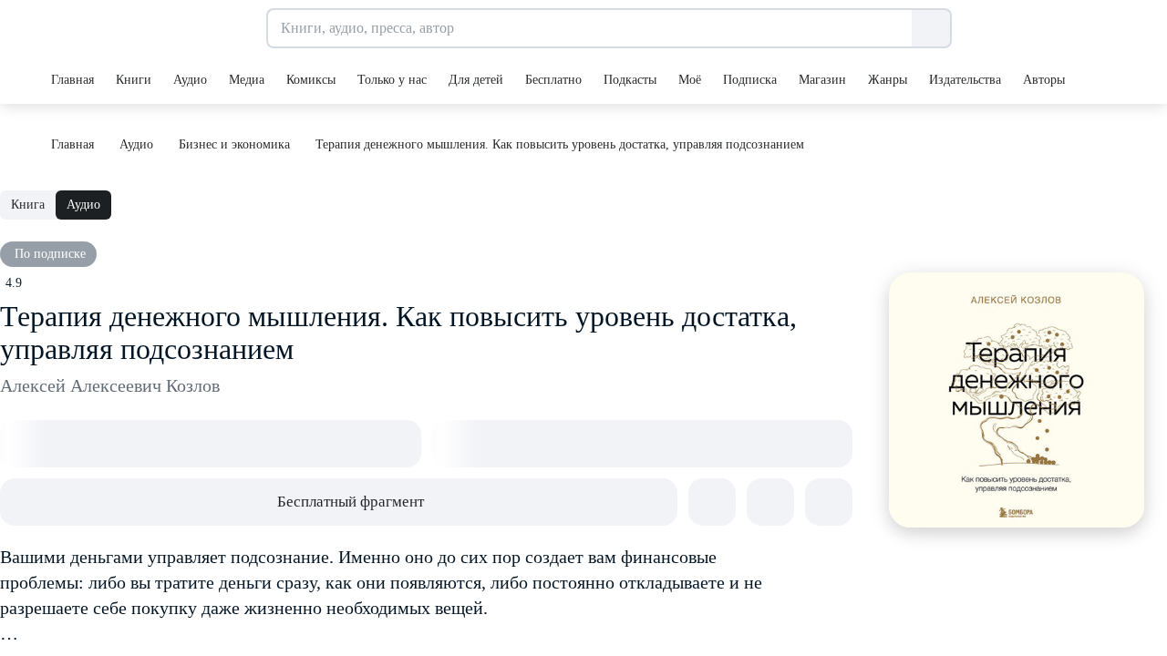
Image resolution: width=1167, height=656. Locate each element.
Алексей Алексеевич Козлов (110, 385)
